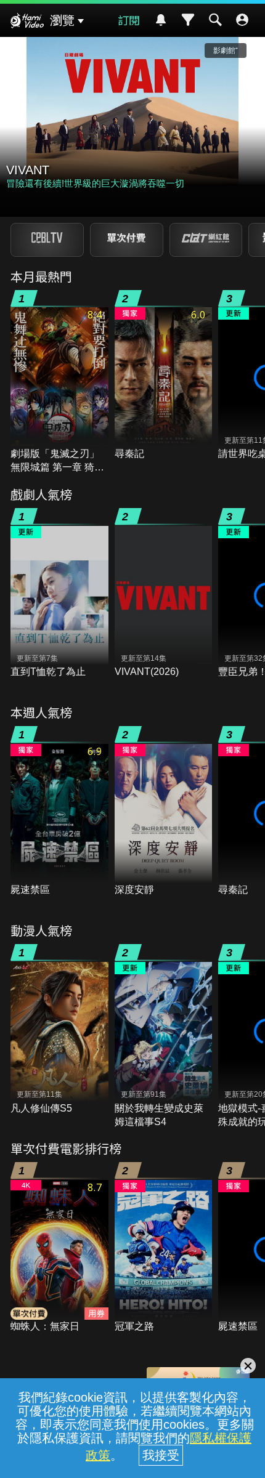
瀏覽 (62, 20)
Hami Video (27, 22)
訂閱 (129, 20)
